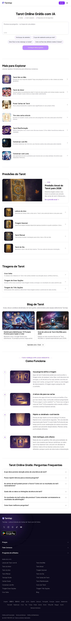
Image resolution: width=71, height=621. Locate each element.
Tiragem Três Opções (43, 588)
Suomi (62, 605)
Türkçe (30, 605)
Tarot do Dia (40, 574)
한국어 (27, 601)
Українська (16, 605)
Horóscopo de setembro (23, 37)
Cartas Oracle (6, 581)
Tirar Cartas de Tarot (42, 577)
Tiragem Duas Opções (9, 588)
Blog (37, 592)
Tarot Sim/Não (40, 563)
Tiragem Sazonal (41, 570)
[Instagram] (8, 527)
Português (45, 601)
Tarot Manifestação (42, 581)
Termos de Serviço (21, 615)
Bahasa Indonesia (35, 608)
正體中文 (11, 601)
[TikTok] (17, 527)
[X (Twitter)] (4, 527)
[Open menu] (67, 3)
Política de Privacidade (8, 615)
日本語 (22, 601)
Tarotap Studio (7, 577)
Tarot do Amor (6, 566)
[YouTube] (21, 527)
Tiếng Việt (50, 605)
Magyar (57, 605)
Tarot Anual (39, 566)
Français (51, 601)
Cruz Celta (5, 592)
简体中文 (17, 601)
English (6, 601)
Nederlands (64, 601)
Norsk (44, 605)
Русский (9, 605)
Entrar (62, 3)
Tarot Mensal (6, 574)
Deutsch (38, 601)
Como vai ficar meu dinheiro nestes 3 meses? (48, 42)
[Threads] (12, 527)
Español (33, 601)
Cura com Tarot (41, 585)
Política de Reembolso (33, 615)
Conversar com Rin (8, 585)
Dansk (40, 605)
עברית (22, 605)
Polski (35, 605)
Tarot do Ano (6, 570)
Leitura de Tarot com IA (9, 563)
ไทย (26, 605)
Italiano (58, 601)
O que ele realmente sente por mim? (44, 37)
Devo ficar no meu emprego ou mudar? (20, 42)
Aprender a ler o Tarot (34, 345)
